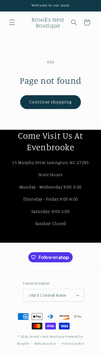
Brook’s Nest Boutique (47, 336)
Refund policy (45, 343)
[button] (11, 22)
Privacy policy (73, 343)
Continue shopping (50, 101)
